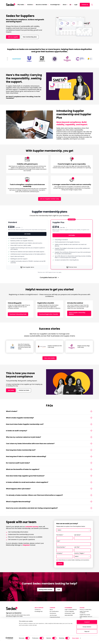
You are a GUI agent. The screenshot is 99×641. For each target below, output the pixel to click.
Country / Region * (79, 553)
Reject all (87, 631)
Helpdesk (26, 545)
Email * (58, 541)
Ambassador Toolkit (70, 613)
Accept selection (87, 626)
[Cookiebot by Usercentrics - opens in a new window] (9, 638)
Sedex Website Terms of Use (86, 617)
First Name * (59, 535)
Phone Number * (61, 547)
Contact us (85, 4)
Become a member (41, 4)
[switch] (42, 638)
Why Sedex (20, 4)
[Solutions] (33, 4)
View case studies (49, 358)
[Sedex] (10, 4)
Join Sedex (27, 234)
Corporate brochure (55, 617)
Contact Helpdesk (69, 611)
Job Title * (77, 547)
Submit (60, 563)
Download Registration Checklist (48, 314)
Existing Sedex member (45, 589)
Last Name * (77, 535)
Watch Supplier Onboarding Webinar (77, 313)
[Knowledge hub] (60, 4)
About (64, 4)
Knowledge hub (55, 4)
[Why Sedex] (24, 4)
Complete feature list (48, 278)
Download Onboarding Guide (18, 314)
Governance (53, 613)
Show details (75, 638)
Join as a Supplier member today (49, 199)
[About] (67, 4)
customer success (31, 527)
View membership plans (30, 37)
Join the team (53, 615)
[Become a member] (48, 4)
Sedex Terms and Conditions (84, 612)
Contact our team (24, 390)
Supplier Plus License (85, 614)
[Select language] (71, 4)
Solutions (30, 4)
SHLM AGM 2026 (69, 615)
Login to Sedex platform (71, 609)
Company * (59, 553)
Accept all (86, 622)
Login (75, 4)
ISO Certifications (54, 611)
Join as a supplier (13, 37)
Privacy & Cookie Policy (85, 609)
